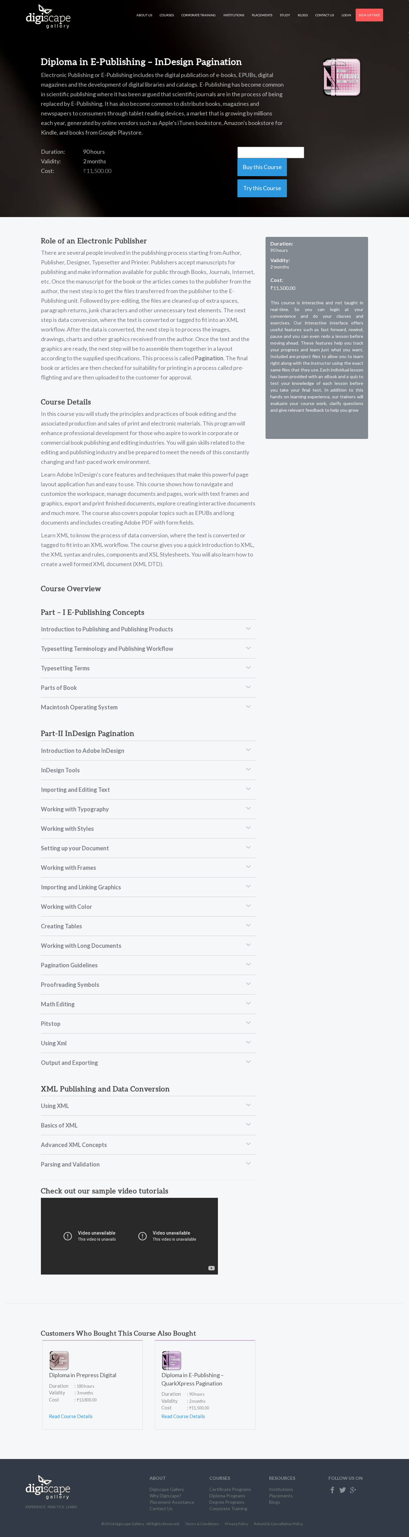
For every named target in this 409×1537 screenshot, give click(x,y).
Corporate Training (198, 15)
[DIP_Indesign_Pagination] (342, 77)
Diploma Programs (227, 1495)
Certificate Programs (230, 1489)
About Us (144, 15)
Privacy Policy (236, 1523)
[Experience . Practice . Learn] (48, 16)
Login (346, 15)
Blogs (303, 15)
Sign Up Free (369, 15)
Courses (167, 15)
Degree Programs (226, 1502)
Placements (262, 15)
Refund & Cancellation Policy (278, 1523)
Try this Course (262, 187)
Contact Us (324, 15)
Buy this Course (262, 166)
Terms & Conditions (202, 1523)
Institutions (233, 15)
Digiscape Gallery (167, 1489)
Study (285, 15)
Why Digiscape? (165, 1495)
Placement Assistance (172, 1502)
